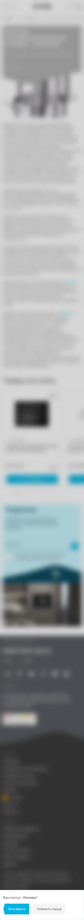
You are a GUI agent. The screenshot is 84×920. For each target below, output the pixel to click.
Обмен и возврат (16, 857)
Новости (30, 19)
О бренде (10, 761)
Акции (16, 798)
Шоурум (9, 790)
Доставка (10, 843)
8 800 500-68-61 (27, 651)
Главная (8, 19)
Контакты (10, 812)
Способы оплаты (17, 850)
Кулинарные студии (18, 776)
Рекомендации (15, 836)
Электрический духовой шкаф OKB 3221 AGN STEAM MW (31, 448)
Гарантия (10, 864)
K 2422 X (71, 283)
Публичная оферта (16, 887)
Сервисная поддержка (21, 829)
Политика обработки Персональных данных (35, 874)
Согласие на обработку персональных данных (37, 880)
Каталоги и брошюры (20, 783)
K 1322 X (67, 313)
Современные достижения (25, 769)
